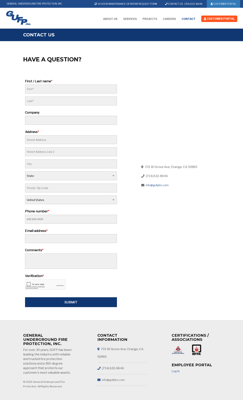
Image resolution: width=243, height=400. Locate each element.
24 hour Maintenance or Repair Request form (127, 3)
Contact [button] (189, 18)
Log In (176, 371)
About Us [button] (110, 18)
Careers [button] (169, 18)
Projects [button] (150, 18)
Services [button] (130, 18)
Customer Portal (224, 3)
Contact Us (175, 3)
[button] (219, 19)
